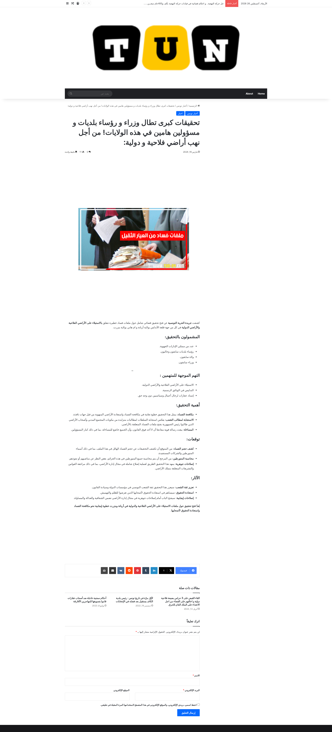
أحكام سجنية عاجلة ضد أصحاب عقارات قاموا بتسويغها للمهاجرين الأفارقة (87, 599)
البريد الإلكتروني (191, 690)
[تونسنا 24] (166, 48)
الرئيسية (193, 105)
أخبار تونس (181, 105)
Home (261, 93)
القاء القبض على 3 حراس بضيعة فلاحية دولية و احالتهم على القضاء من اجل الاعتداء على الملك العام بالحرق (180, 601)
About (249, 93)
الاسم (196, 675)
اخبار (180, 113)
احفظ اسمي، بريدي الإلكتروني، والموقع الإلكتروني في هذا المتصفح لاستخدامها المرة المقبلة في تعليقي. (148, 704)
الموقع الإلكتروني (121, 690)
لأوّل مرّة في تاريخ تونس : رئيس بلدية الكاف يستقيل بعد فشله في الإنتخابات (134, 599)
